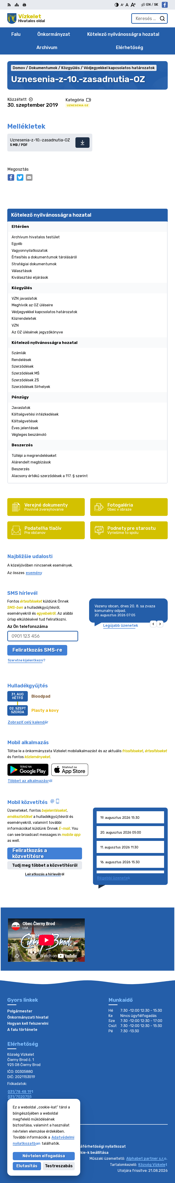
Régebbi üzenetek (113, 878)
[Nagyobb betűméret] (132, 5)
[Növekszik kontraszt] (117, 5)
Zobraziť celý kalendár (28, 722)
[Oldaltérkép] (17, 5)
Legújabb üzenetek (120, 625)
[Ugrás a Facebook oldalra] (165, 5)
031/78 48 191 (20, 1091)
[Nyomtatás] (24, 5)
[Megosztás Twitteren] (20, 177)
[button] (153, 624)
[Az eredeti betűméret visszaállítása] (127, 5)
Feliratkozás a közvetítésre (29, 853)
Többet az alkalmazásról (30, 781)
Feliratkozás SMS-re (37, 650)
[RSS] (9, 5)
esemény (34, 573)
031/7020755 (20, 1097)
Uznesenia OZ (77, 105)
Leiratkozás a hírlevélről (44, 874)
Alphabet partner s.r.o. (146, 1158)
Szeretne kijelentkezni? (26, 660)
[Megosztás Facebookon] (11, 177)
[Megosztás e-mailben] (29, 177)
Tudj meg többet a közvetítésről (44, 865)
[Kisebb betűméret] (122, 5)
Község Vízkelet (152, 1164)
